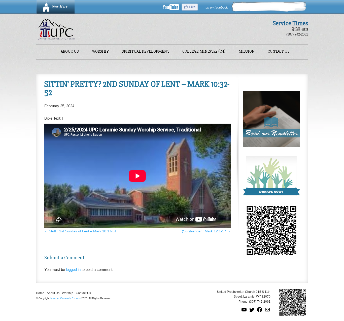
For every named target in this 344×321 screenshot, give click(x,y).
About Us (70, 52)
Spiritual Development (145, 52)
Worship (100, 52)
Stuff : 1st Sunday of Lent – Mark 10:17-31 (80, 231)
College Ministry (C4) (203, 52)
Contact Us (279, 52)
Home (40, 293)
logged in (73, 269)
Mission (246, 52)
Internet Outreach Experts (65, 298)
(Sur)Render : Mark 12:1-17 (206, 231)
